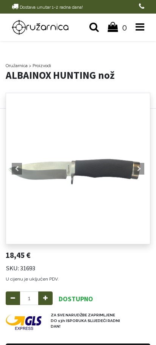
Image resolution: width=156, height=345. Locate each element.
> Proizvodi (40, 65)
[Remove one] (13, 298)
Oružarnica (17, 65)
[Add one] (45, 298)
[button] (17, 168)
